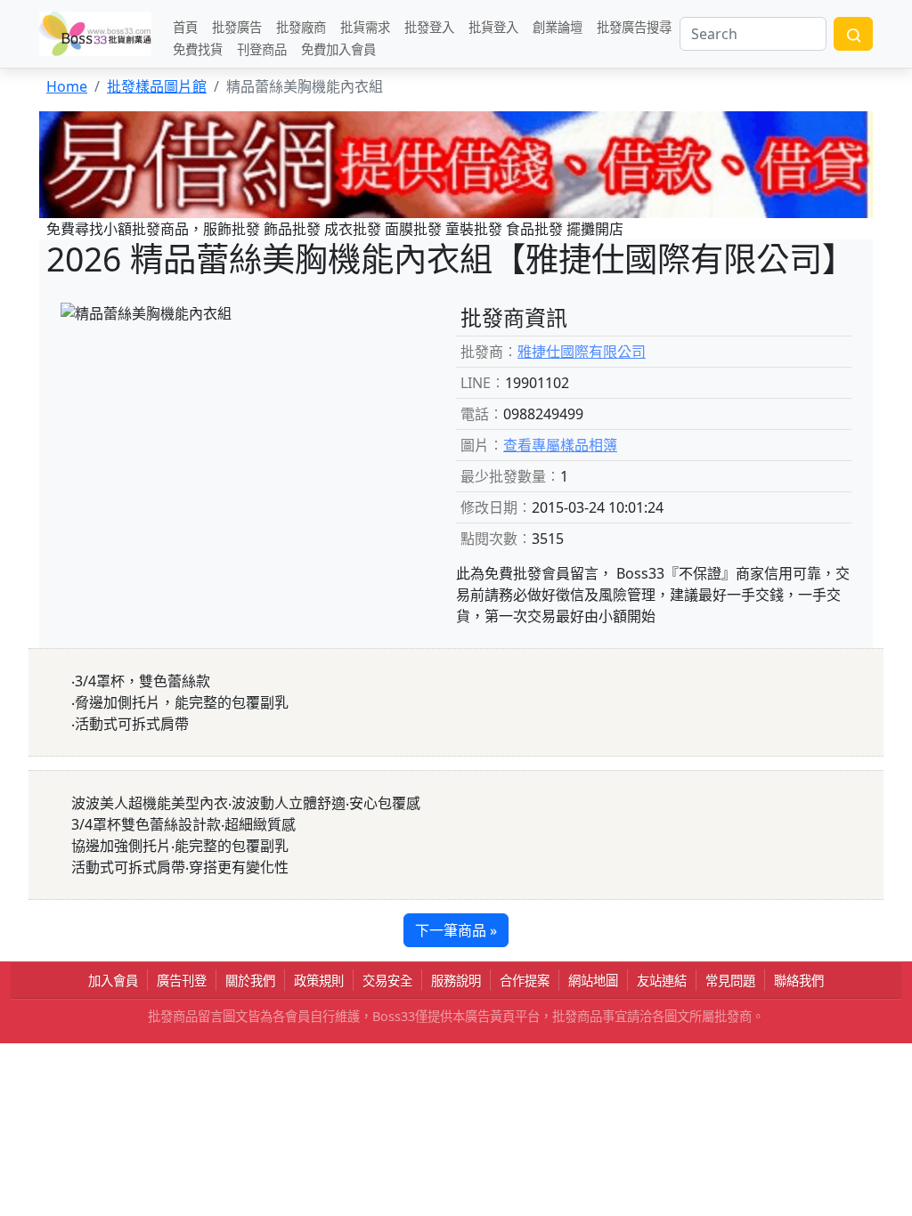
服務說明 (456, 980)
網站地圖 (593, 980)
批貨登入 (493, 26)
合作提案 (525, 980)
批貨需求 (365, 26)
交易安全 (387, 980)
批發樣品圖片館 (157, 86)
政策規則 (319, 980)
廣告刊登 (182, 980)
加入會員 (113, 980)
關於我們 (250, 980)
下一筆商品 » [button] (456, 930)
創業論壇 (557, 26)
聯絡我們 (799, 980)
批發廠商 (301, 26)
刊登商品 (262, 48)
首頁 (185, 26)
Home (66, 86)
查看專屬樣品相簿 (560, 445)
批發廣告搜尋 (634, 26)
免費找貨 (198, 48)
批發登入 (429, 26)
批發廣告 (237, 26)
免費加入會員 (338, 48)
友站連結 (662, 980)
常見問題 (730, 980)
